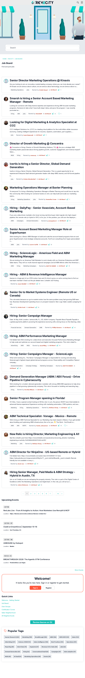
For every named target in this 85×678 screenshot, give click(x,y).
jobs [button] (28, 90)
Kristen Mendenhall (29, 179)
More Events (79, 570)
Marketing (27, 637)
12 (58, 493)
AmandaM (39, 114)
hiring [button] (12, 114)
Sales (75, 637)
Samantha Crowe (51, 199)
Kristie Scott (21, 307)
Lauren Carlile (33, 244)
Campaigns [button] (20, 221)
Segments (34, 647)
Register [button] (49, 588)
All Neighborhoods (8, 616)
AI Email (17, 656)
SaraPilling (43, 345)
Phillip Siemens (57, 327)
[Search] (78, 2)
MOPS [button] (24, 425)
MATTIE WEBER (51, 266)
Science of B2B (24, 642)
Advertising (10, 642)
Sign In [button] (35, 588)
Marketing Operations (32, 656)
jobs (63, 647)
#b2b (7, 656)
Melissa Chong (53, 408)
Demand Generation (12, 652)
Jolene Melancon (23, 485)
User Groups (6, 606)
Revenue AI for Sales (49, 647)
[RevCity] (42, 2)
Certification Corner (8, 609)
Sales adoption (69, 652)
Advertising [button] (14, 345)
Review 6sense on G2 (42, 622)
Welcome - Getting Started (10, 600)
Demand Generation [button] (32, 221)
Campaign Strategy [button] (31, 366)
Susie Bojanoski (28, 135)
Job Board (53, 90)
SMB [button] (40, 327)
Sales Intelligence (41, 642)
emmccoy (33, 155)
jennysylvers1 (52, 221)
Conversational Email (40, 652)
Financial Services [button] (16, 327)
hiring (26, 652)
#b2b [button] (12, 155)
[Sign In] (82, 2)
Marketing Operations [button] (17, 90)
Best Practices (57, 642)
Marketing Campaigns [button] (29, 266)
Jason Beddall (22, 284)
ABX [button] (18, 114)
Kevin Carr (21, 464)
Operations (71, 642)
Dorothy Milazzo (29, 390)
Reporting (9, 647)
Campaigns (55, 652)
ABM (53, 637)
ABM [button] (12, 221)
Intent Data (21, 647)
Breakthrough (40, 637)
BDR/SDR (64, 637)
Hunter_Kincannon (42, 426)
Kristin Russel (43, 90)
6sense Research (12, 637)
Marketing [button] (14, 408)
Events (47, 656)
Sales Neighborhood (8, 612)
